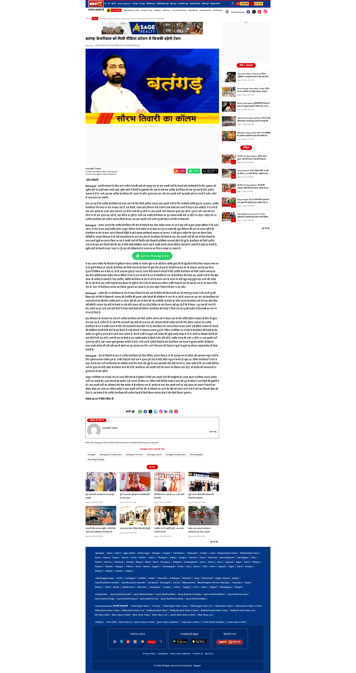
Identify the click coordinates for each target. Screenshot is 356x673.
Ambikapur (175, 578)
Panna (202, 557)
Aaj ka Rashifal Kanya (127, 599)
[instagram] (265, 12)
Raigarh (213, 587)
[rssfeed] (142, 641)
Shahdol (108, 566)
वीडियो (246, 148)
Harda (202, 562)
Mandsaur (119, 562)
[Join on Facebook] (145, 411)
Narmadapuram (227, 557)
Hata (188, 566)
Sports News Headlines (167, 622)
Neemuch (212, 557)
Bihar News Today (141, 615)
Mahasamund (188, 583)
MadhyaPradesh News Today (214, 610)
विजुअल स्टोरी (215, 3)
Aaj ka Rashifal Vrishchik (172, 599)
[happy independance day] (152, 34)
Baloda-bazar (128, 587)
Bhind (147, 562)
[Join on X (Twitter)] (150, 411)
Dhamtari (186, 578)
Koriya (176, 583)
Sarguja (186, 587)
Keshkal (142, 578)
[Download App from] (180, 643)
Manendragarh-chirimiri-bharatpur (213, 583)
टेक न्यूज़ (142, 3)
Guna (212, 553)
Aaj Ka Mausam (205, 10)
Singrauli (229, 562)
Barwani (193, 557)
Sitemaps (151, 642)
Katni (97, 557)
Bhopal (139, 562)
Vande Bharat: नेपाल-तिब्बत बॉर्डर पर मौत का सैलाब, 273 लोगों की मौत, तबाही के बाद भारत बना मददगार (253, 172)
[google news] (227, 12)
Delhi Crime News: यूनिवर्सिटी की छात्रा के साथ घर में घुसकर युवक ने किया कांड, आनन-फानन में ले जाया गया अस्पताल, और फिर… (253, 105)
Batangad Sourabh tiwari (176, 454)
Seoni (219, 562)
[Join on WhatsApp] (140, 411)
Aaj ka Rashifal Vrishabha (189, 594)
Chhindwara (178, 553)
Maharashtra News (224, 606)
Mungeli (238, 587)
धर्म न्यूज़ (135, 3)
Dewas (115, 557)
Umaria (106, 557)
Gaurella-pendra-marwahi (107, 583)
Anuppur (166, 553)
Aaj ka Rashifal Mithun (214, 594)
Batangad (91, 454)
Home (88, 18)
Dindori (142, 557)
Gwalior (203, 553)
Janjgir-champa (222, 578)
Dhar (253, 557)
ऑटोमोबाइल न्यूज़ (163, 3)
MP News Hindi (102, 615)
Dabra (151, 557)
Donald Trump (146, 10)
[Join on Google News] (171, 411)
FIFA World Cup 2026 (131, 10)
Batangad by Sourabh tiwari (111, 454)
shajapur (129, 571)
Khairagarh (165, 583)
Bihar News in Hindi (121, 615)
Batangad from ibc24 (134, 454)
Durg (196, 578)
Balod (107, 587)
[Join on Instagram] (160, 411)
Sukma (177, 587)
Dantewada (207, 578)
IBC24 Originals (124, 3)
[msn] (160, 641)
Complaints (162, 654)
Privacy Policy (149, 654)
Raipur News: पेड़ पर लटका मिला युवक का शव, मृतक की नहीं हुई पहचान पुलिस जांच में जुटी (253, 201)
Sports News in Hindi (144, 622)
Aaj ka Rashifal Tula (149, 599)
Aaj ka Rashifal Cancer (238, 594)
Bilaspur (98, 587)
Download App (238, 12)
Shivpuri (98, 566)
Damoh (124, 557)
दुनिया (114, 3)
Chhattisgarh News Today (175, 606)
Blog (95, 18)
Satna (246, 562)
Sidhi (205, 566)
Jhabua (173, 557)
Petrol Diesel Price (179, 10)
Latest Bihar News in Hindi (182, 615)
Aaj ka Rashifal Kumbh (120, 594)
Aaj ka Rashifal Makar (196, 599)
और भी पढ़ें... (213, 431)
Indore (118, 553)
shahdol (108, 571)
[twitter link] (254, 12)
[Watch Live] (230, 644)
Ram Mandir (193, 10)
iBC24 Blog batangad (96, 459)
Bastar (116, 587)
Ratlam (98, 562)
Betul (155, 562)
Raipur (204, 587)
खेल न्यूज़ (173, 3)
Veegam (197, 666)
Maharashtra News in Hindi (248, 606)
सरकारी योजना (195, 3)
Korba (119, 578)
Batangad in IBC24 (154, 454)
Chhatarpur (192, 553)
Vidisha (129, 566)
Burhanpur (165, 562)
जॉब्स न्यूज (205, 3)
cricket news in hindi (236, 622)
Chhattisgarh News (140, 606)
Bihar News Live (159, 615)
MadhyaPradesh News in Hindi (184, 610)
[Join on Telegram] (155, 411)
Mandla (129, 562)
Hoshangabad (190, 562)
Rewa (137, 566)
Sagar (238, 562)
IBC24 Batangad (196, 454)
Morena (108, 562)
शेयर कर (196, 171)
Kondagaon (130, 578)
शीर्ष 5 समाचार (246, 65)
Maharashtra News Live (133, 610)
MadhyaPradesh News (157, 610)
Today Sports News (190, 622)
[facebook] (115, 641)
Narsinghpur (243, 557)
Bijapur (248, 583)
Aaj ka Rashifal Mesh (165, 594)
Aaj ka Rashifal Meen (143, 594)
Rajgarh (155, 566)
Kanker (151, 578)
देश (109, 3)
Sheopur (256, 562)
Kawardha (162, 578)
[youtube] (259, 12)
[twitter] (121, 641)
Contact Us (197, 654)
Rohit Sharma (125, 622)
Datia (133, 557)
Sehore (211, 562)
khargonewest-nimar (227, 553)
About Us (209, 654)
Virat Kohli (111, 622)
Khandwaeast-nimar (249, 553)
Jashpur (235, 578)
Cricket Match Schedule (213, 622)
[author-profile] (94, 430)
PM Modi (157, 10)
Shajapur (119, 566)
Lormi (195, 587)
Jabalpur (182, 557)
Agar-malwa (129, 553)
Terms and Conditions (180, 654)
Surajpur (167, 587)
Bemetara (237, 583)
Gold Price (166, 10)
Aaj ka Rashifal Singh (104, 599)
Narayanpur (155, 587)
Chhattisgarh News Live (201, 606)
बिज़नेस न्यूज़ (151, 3)
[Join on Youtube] (176, 411)
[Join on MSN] (165, 411)
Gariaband (152, 583)
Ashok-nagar (143, 553)
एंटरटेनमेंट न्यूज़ (183, 3)
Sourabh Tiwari (93, 169)
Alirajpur (156, 553)
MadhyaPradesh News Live (242, 610)
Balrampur (142, 587)
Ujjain (109, 553)
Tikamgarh (162, 557)
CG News (156, 606)
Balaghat (177, 562)
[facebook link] (248, 12)
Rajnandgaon (226, 587)
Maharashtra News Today (107, 610)
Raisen (146, 566)
